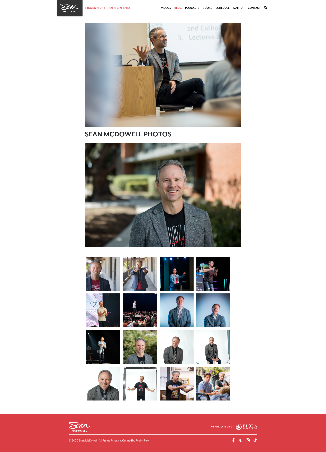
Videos (166, 8)
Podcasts (192, 8)
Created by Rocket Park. (136, 440)
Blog (178, 8)
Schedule (223, 8)
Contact (254, 8)
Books (207, 8)
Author (238, 8)
